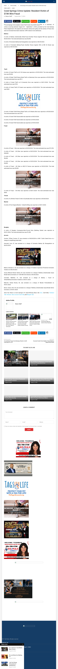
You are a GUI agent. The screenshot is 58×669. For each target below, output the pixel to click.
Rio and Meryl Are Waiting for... (15, 655)
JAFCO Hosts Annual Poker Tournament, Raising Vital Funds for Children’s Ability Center (34, 323)
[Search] (54, 1)
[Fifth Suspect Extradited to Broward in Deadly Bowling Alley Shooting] (16, 393)
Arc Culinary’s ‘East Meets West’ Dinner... (15, 648)
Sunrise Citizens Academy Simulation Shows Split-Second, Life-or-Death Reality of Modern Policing (23, 323)
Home (5, 5)
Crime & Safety (13, 5)
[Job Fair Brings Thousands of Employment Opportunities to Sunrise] (16, 376)
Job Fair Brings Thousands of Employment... (13, 664)
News (15, 319)
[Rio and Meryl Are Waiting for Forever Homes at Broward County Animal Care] (42, 359)
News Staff (9, 16)
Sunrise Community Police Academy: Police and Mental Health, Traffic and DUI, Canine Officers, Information (11, 324)
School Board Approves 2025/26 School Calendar (46, 322)
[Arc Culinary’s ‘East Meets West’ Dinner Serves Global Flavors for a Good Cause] (16, 359)
